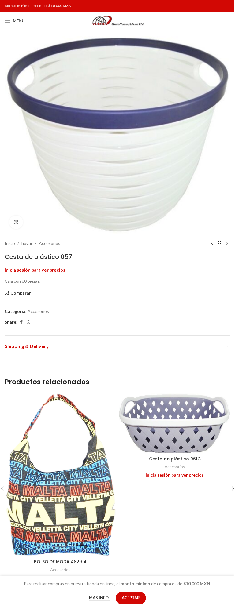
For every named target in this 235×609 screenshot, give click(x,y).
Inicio (10, 243)
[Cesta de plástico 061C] (174, 423)
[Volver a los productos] (219, 243)
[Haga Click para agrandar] (16, 222)
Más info (99, 597)
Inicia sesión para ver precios (35, 270)
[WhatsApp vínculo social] (28, 322)
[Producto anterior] (212, 243)
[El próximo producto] (226, 243)
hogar (26, 243)
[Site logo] (117, 20)
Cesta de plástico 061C (175, 459)
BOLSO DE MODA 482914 (60, 562)
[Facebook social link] (21, 322)
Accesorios (49, 243)
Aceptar (131, 597)
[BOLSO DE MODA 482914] (60, 474)
